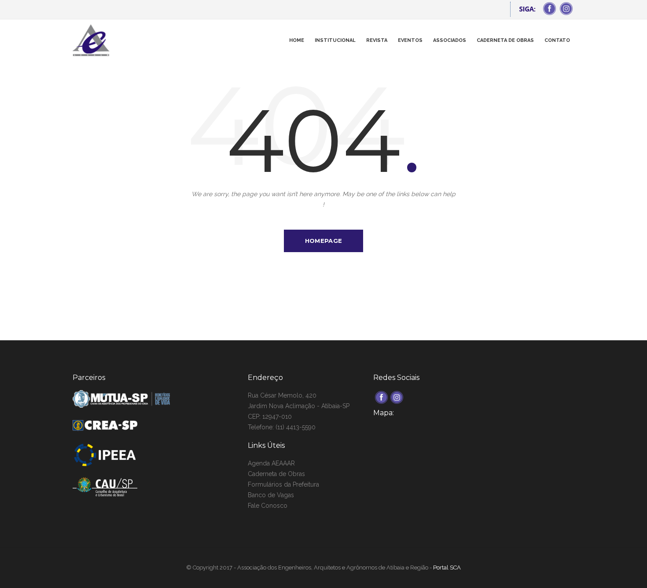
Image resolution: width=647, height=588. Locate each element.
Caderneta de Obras (276, 473)
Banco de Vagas (271, 495)
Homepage (323, 240)
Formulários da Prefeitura (283, 484)
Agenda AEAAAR (271, 463)
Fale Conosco (267, 505)
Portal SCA (447, 567)
